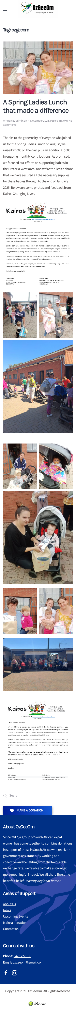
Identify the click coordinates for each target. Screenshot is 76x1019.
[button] (5, 9)
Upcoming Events (15, 916)
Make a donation (15, 922)
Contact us (10, 928)
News (64, 120)
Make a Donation (29, 810)
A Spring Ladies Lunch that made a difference (36, 106)
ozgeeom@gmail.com (28, 962)
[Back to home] (38, 9)
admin (19, 120)
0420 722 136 (22, 956)
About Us (9, 904)
